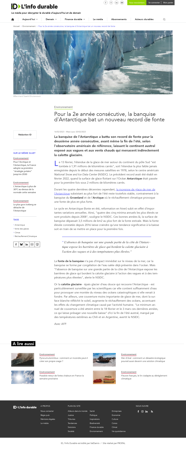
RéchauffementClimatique (26, 236)
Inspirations (95, 419)
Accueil (12, 19)
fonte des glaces (22, 229)
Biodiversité (95, 423)
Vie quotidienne (119, 431)
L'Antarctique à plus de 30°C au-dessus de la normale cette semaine (24, 189)
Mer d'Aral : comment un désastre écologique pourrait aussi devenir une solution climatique (143, 359)
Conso (114, 423)
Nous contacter (47, 411)
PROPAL (121, 443)
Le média (98, 19)
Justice (71, 415)
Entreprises (116, 411)
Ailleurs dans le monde (77, 411)
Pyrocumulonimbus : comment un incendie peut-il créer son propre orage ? (63, 359)
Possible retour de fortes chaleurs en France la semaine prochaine (61, 377)
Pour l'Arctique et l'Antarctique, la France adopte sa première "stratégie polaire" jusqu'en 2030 (24, 168)
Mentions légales (48, 419)
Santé (92, 411)
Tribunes (71, 419)
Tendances (72, 423)
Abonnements (119, 19)
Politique (93, 415)
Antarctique (20, 225)
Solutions (72, 427)
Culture (115, 419)
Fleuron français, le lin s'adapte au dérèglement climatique (144, 377)
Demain (50, 19)
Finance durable (73, 19)
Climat (17, 232)
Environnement (29, 26)
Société (71, 431)
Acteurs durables (144, 19)
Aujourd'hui (28, 19)
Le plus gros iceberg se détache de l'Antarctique (24, 207)
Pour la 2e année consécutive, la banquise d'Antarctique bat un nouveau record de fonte (76, 26)
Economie (116, 415)
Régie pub (45, 415)
